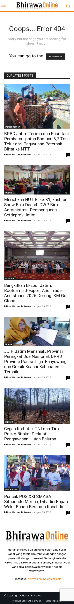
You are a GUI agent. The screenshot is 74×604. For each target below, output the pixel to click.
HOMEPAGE (55, 56)
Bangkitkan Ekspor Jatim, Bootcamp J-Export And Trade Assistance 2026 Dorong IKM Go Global (35, 293)
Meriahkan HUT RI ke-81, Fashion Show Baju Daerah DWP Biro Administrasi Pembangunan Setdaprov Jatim (35, 207)
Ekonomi (9, 278)
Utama (8, 192)
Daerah (9, 421)
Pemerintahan (12, 126)
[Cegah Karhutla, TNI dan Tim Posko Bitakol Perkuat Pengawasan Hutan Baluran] (37, 406)
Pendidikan (11, 489)
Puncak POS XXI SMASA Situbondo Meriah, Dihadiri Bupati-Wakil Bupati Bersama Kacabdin (36, 501)
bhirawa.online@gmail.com (44, 578)
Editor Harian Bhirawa (17, 154)
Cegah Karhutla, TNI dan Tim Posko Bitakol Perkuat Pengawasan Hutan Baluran (31, 433)
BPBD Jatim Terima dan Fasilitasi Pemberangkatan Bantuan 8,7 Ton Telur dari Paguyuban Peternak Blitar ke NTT (36, 141)
